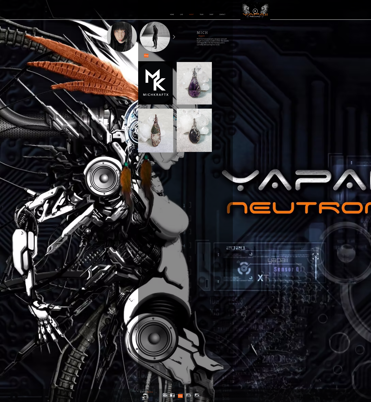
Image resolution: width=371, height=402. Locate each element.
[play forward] (174, 37)
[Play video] (255, 11)
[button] (122, 37)
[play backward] (105, 37)
